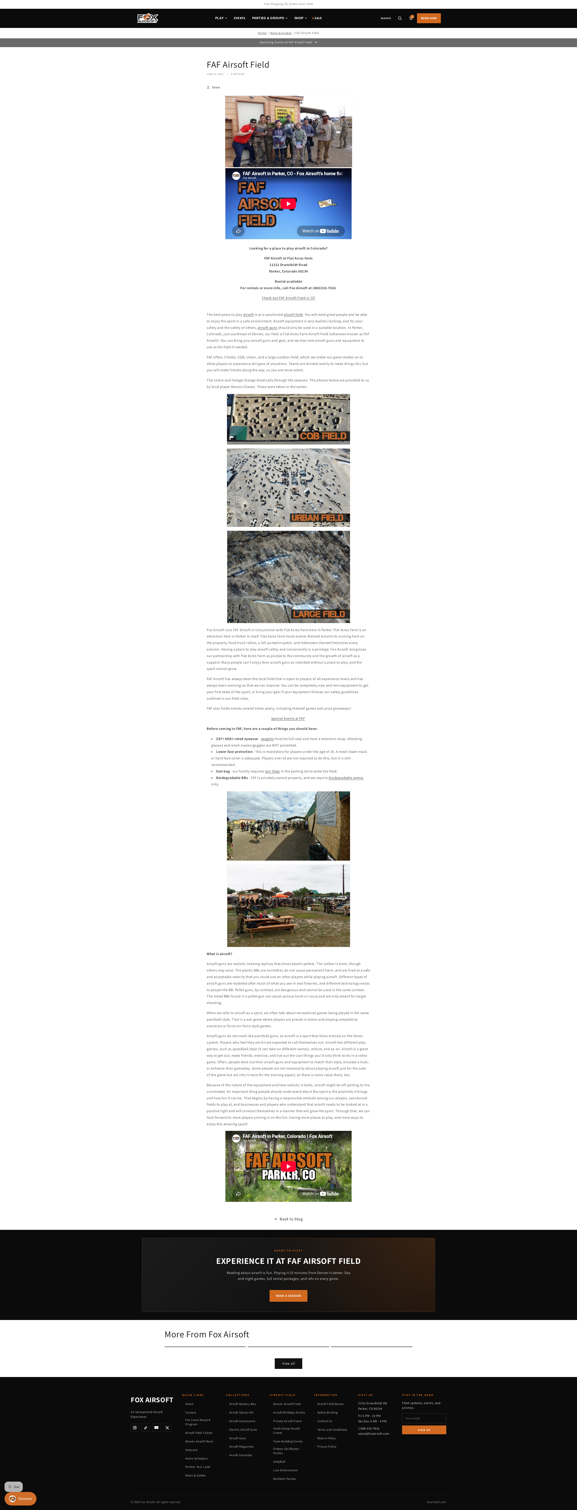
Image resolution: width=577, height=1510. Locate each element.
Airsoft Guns (237, 1438)
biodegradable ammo (346, 777)
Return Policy (326, 1438)
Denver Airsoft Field (286, 1404)
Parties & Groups (268, 18)
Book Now (429, 18)
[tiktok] (146, 1428)
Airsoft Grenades (240, 1455)
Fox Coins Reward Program (197, 1422)
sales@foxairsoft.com (373, 1434)
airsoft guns (267, 327)
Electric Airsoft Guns (243, 1430)
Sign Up (424, 1430)
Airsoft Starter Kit (241, 1412)
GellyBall (279, 1462)
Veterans (191, 1450)
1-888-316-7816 (368, 1428)
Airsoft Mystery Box (242, 1404)
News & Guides (281, 33)
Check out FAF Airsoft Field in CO (288, 298)
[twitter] (167, 1428)
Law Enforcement (285, 1470)
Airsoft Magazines (241, 1446)
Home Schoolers (196, 1458)
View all (288, 1363)
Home (262, 33)
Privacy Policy (327, 1446)
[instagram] (135, 1428)
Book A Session (288, 1296)
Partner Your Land (197, 1467)
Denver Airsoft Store (199, 1441)
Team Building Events (288, 1441)
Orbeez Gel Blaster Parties (286, 1451)
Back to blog (291, 1218)
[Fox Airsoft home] (147, 18)
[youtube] (156, 1428)
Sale (318, 18)
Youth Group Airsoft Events (286, 1430)
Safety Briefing (327, 1412)
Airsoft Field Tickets (199, 1433)
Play (219, 18)
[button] (399, 18)
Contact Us (324, 1421)
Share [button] (216, 87)
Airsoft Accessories (242, 1421)
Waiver (386, 18)
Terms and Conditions (332, 1430)
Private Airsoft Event (287, 1421)
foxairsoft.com (436, 1502)
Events (239, 18)
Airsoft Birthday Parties (289, 1412)
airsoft (248, 314)
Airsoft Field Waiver (330, 1404)
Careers (190, 1412)
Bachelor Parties (284, 1479)
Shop (298, 18)
